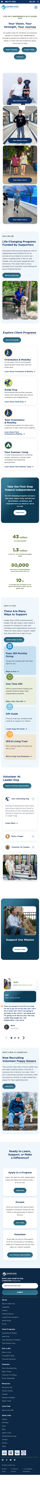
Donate (4, 1443)
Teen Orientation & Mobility (11, 1340)
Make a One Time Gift (14, 701)
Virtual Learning (7, 1391)
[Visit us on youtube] (10, 1460)
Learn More (10, 823)
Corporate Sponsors (9, 1359)
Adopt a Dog (6, 1433)
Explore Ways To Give (14, 639)
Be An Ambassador (8, 1378)
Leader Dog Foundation (10, 1317)
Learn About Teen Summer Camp (17, 467)
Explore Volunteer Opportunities (17, 786)
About (4, 1300)
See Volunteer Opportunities (20, 1255)
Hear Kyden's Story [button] (20, 180)
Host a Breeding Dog (9, 1368)
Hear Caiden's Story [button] (20, 219)
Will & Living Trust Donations (17, 756)
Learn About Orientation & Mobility (18, 371)
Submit (20, 1292)
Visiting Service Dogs (9, 1436)
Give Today (20, 1222)
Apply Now (20, 512)
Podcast (5, 1394)
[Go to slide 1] (11, 1038)
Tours (4, 1426)
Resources (6, 1383)
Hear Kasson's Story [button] (20, 101)
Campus (4, 1310)
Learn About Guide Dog (13, 402)
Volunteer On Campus (9, 1375)
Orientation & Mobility (9, 1333)
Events (4, 1324)
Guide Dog (5, 1336)
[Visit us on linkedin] (14, 1460)
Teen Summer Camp (8, 1343)
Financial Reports (8, 1314)
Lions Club (6, 1406)
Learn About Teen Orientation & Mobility (13, 433)
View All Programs (12, 340)
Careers (4, 1419)
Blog (3, 1429)
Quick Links (6, 1415)
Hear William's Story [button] (20, 140)
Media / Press (6, 1401)
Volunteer (20, 57)
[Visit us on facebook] (2, 1460)
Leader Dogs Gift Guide (15, 729)
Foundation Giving (8, 1355)
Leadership (5, 1307)
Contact (5, 1439)
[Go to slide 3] (18, 1038)
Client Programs (11, 49)
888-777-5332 (10, 2)
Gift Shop (5, 1422)
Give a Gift (6, 1348)
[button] (30, 2)
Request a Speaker (8, 1397)
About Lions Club (8, 1410)
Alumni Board (6, 1320)
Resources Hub (7, 1387)
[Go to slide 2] (15, 1038)
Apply (4, 1446)
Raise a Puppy (7, 1371)
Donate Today (29, 49)
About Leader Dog (11, 275)
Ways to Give (11, 671)
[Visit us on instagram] (6, 1460)
